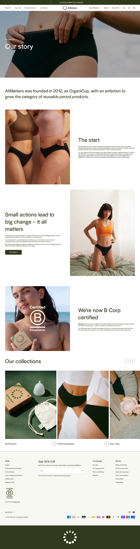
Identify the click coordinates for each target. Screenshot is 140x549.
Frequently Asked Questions (13, 468)
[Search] (124, 8)
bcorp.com (16, 502)
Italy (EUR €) (115, 8)
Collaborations (9, 479)
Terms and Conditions (121, 475)
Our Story (95, 465)
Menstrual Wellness (98, 472)
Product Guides (9, 472)
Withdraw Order (10, 482)
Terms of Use (58, 475)
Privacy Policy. (66, 475)
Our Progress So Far (98, 468)
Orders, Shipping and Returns (13, 475)
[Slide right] (132, 361)
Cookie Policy (119, 482)
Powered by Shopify (22, 517)
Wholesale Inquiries (121, 465)
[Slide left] (126, 361)
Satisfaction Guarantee (122, 472)
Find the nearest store (121, 468)
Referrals (95, 475)
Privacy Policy (119, 479)
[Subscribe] (82, 471)
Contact (7, 465)
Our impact (13, 252)
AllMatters (13, 517)
